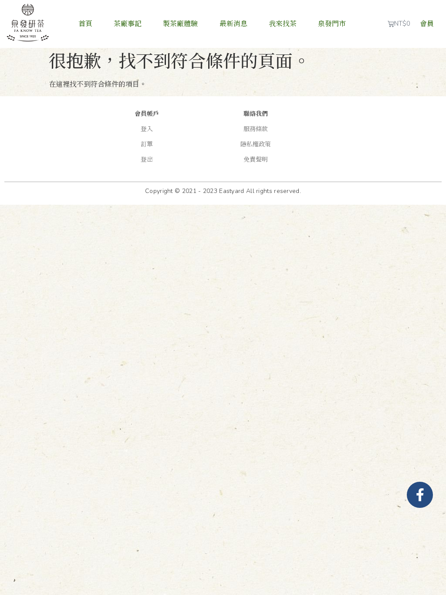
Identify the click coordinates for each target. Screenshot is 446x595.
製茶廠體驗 (180, 24)
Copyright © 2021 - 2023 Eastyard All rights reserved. (223, 191)
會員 (427, 24)
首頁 (85, 24)
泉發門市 (332, 24)
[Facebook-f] (420, 495)
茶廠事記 (128, 24)
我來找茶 (283, 24)
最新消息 (233, 24)
